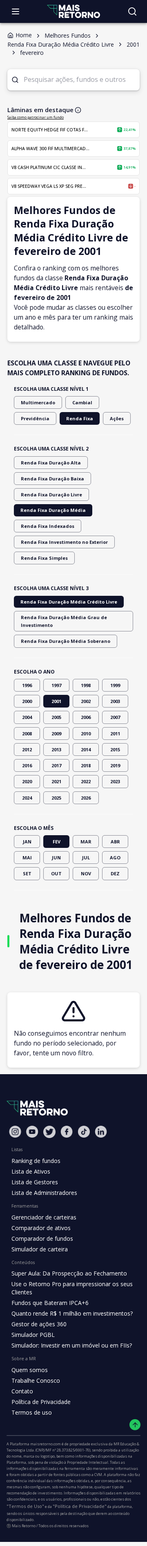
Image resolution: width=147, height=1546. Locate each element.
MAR (85, 841)
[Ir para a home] (73, 11)
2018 (86, 765)
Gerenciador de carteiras (43, 1217)
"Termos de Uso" (25, 1506)
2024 (27, 798)
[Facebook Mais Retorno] (66, 1132)
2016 (27, 765)
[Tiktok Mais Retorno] (84, 1132)
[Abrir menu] (15, 11)
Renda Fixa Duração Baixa (52, 479)
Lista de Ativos (30, 1171)
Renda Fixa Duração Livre (51, 494)
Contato (22, 1391)
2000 (27, 701)
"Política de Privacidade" (80, 1506)
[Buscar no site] (132, 11)
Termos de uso (31, 1412)
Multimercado (38, 402)
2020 (27, 781)
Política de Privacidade (41, 1402)
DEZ (115, 873)
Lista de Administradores (44, 1193)
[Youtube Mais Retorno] (32, 1132)
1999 (115, 685)
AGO (115, 857)
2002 (86, 701)
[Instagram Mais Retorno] (15, 1132)
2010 (86, 733)
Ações (117, 418)
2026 (86, 798)
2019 (115, 765)
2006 (86, 717)
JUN (56, 857)
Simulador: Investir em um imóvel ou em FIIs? (71, 1345)
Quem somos (29, 1370)
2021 (56, 781)
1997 (56, 685)
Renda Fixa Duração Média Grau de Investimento (64, 621)
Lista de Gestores (34, 1182)
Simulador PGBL (33, 1335)
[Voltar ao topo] (134, 1424)
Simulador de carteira (39, 1249)
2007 (115, 717)
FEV (56, 841)
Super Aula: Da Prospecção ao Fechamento (69, 1273)
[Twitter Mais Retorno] (49, 1132)
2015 (115, 749)
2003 (115, 701)
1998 (86, 685)
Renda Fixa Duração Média (53, 510)
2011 (115, 733)
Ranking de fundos (35, 1161)
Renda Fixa (79, 418)
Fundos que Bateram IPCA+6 (50, 1303)
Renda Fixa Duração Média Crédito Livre (68, 602)
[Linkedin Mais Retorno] (101, 1132)
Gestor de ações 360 (39, 1324)
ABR (115, 841)
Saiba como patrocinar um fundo (35, 117)
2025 (56, 798)
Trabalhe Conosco (35, 1380)
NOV (86, 873)
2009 (56, 733)
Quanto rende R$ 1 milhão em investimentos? (72, 1313)
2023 (115, 781)
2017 (56, 765)
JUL (86, 857)
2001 (56, 701)
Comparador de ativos (41, 1228)
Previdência (35, 418)
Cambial (82, 402)
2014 (86, 749)
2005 (56, 717)
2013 (56, 749)
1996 (27, 685)
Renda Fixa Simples (44, 558)
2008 (27, 733)
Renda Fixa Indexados (47, 526)
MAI (27, 857)
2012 (27, 749)
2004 (27, 717)
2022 (86, 781)
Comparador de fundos (42, 1238)
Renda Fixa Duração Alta (51, 463)
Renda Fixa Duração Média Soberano (65, 641)
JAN (27, 841)
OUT (56, 873)
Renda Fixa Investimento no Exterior (64, 542)
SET (27, 873)
